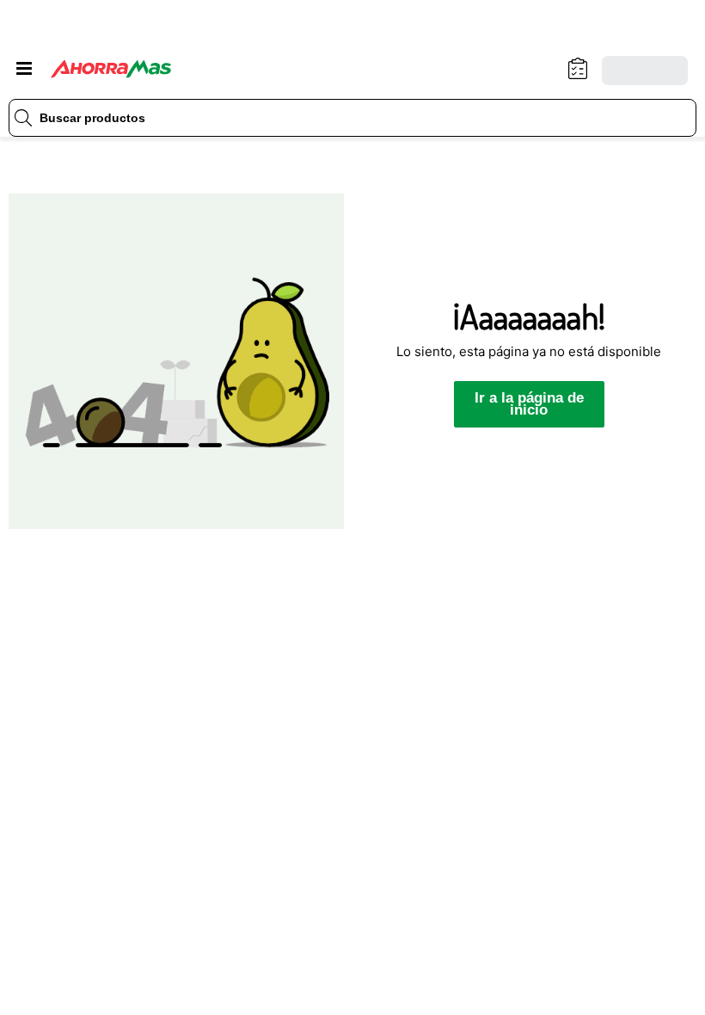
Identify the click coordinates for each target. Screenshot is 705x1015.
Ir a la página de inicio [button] (529, 404)
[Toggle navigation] (24, 68)
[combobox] (352, 118)
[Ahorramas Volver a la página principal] (111, 69)
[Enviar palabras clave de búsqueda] (23, 118)
